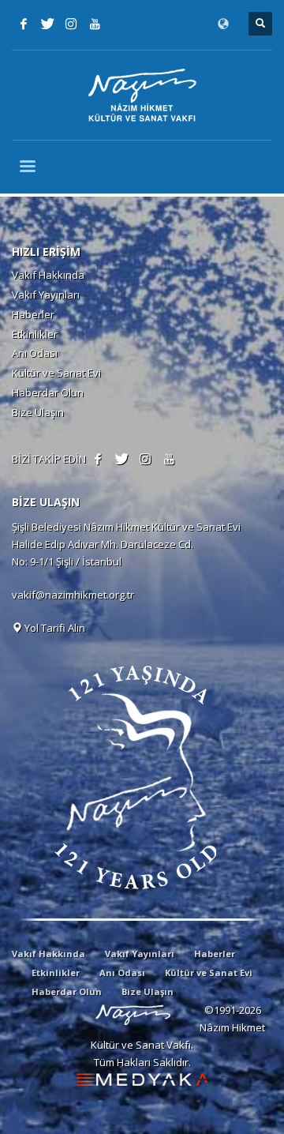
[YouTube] (94, 24)
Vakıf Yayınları (46, 294)
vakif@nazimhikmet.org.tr (73, 595)
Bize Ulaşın (38, 412)
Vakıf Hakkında (48, 275)
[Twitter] (47, 24)
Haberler (33, 314)
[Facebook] (24, 24)
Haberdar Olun (48, 392)
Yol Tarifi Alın (53, 628)
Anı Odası (35, 353)
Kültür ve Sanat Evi (56, 373)
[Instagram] (71, 24)
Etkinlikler (35, 334)
